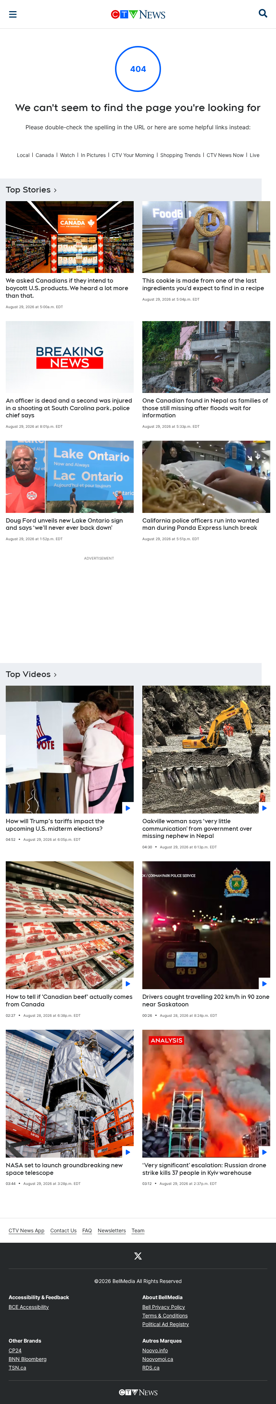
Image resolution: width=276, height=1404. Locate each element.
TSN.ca (17, 1367)
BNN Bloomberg (28, 1359)
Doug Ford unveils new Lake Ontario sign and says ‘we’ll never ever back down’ (64, 524)
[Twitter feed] (138, 1255)
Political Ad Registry (165, 1324)
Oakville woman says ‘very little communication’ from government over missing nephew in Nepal (197, 829)
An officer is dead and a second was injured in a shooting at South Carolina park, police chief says (69, 408)
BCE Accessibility (29, 1307)
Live (254, 155)
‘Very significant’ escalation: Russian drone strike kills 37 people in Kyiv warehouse (204, 1169)
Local (23, 155)
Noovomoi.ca (157, 1359)
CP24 (15, 1350)
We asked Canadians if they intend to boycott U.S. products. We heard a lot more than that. (67, 288)
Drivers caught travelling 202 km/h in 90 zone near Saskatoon (206, 1000)
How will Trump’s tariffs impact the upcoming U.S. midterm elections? (55, 825)
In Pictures (93, 155)
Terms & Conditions (165, 1315)
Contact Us (63, 1230)
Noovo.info (155, 1350)
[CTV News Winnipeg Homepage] (138, 14)
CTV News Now (225, 155)
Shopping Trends (180, 155)
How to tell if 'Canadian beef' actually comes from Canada (69, 1000)
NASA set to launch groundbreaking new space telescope (64, 1169)
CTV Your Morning (133, 155)
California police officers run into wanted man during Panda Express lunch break (200, 524)
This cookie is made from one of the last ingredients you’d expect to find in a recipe (203, 284)
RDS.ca (151, 1367)
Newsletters (112, 1230)
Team (138, 1230)
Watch (67, 155)
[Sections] (13, 14)
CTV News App (27, 1230)
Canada (45, 155)
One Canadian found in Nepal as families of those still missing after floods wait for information (205, 408)
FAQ (87, 1230)
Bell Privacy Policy (163, 1307)
